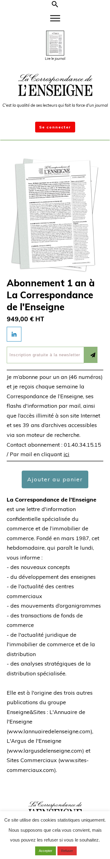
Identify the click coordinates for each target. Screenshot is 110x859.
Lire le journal (55, 58)
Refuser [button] (67, 851)
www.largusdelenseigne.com (45, 750)
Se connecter (55, 127)
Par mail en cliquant (39, 454)
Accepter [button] (45, 851)
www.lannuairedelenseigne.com (49, 731)
